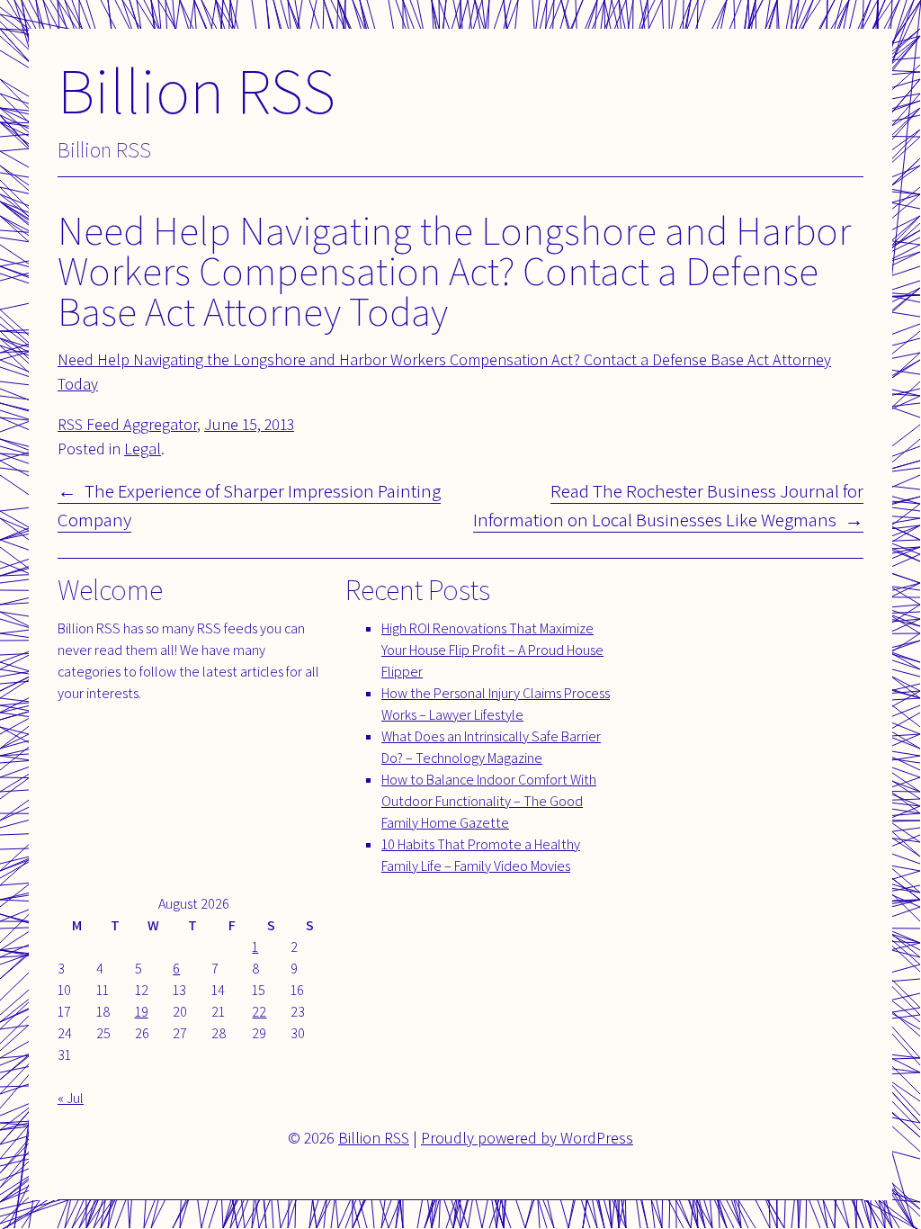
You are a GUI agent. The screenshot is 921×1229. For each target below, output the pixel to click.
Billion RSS (196, 89)
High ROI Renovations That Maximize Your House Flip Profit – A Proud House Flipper (492, 650)
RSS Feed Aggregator (127, 424)
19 (141, 1011)
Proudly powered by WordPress (527, 1137)
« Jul (71, 1098)
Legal (142, 448)
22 (259, 1011)
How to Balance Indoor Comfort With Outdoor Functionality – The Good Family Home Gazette (488, 801)
